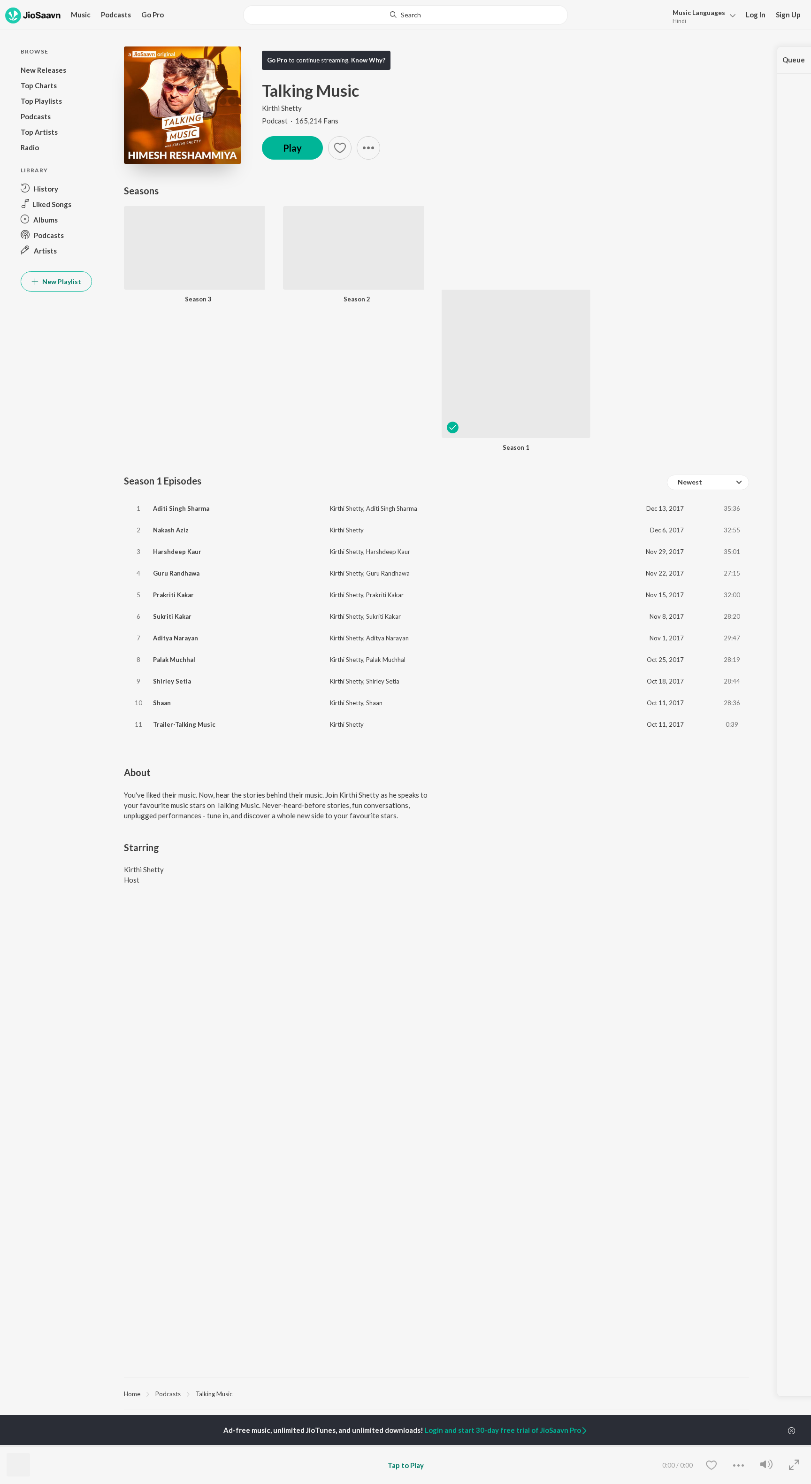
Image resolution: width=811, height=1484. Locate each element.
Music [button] (81, 14)
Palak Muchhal (174, 659)
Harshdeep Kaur (177, 551)
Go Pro (152, 14)
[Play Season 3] (194, 276)
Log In (755, 14)
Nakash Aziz (171, 530)
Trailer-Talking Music (184, 724)
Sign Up (788, 14)
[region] (436, 1393)
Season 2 (357, 299)
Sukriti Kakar (172, 616)
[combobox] (405, 15)
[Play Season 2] (353, 276)
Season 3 (198, 299)
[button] (701, 15)
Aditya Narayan (175, 638)
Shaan (162, 703)
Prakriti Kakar (173, 595)
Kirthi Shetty (282, 108)
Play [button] (292, 148)
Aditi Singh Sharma (181, 508)
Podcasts (116, 14)
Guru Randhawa (176, 573)
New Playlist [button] (61, 281)
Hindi (679, 21)
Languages (699, 12)
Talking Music (214, 1394)
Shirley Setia (172, 681)
